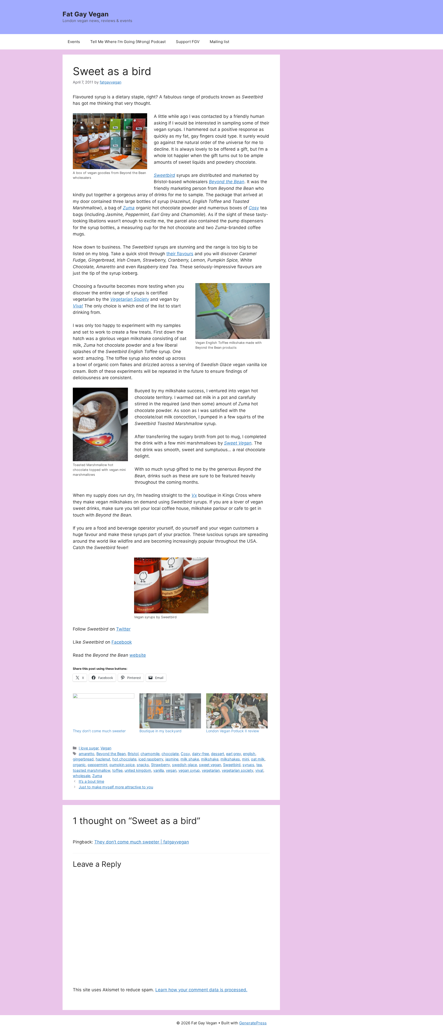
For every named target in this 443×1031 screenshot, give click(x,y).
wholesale (81, 776)
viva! (259, 770)
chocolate (170, 753)
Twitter (123, 629)
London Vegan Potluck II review (232, 731)
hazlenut (103, 759)
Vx (194, 495)
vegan (171, 770)
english (249, 753)
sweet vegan (210, 764)
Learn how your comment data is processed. (201, 989)
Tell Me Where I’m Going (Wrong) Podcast (128, 41)
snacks (143, 764)
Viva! (78, 305)
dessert (217, 753)
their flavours (179, 253)
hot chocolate (124, 759)
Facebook (122, 642)
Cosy (185, 753)
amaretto (86, 753)
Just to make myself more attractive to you (116, 787)
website (137, 655)
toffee (117, 770)
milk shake (189, 759)
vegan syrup (189, 770)
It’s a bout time (91, 781)
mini (245, 759)
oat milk (258, 759)
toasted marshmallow (91, 770)
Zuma (97, 776)
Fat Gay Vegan (86, 14)
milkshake (209, 759)
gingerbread (83, 759)
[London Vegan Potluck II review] (237, 710)
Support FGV (187, 41)
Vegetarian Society (129, 299)
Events (74, 41)
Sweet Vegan (237, 443)
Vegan (105, 748)
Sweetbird (231, 764)
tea (259, 764)
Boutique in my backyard (160, 731)
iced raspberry (150, 759)
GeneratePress (253, 1022)
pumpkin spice (122, 764)
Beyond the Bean (111, 753)
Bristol (133, 753)
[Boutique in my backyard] (170, 710)
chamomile (149, 753)
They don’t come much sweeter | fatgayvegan (141, 841)
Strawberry (160, 764)
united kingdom (138, 770)
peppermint (97, 764)
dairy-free (200, 753)
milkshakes (230, 759)
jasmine (171, 759)
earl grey (233, 753)
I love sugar (88, 748)
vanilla (158, 770)
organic (79, 764)
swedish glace (184, 764)
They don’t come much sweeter (99, 731)
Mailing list (219, 41)
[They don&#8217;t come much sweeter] (103, 710)
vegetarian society (237, 770)
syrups (248, 764)
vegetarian (211, 770)
